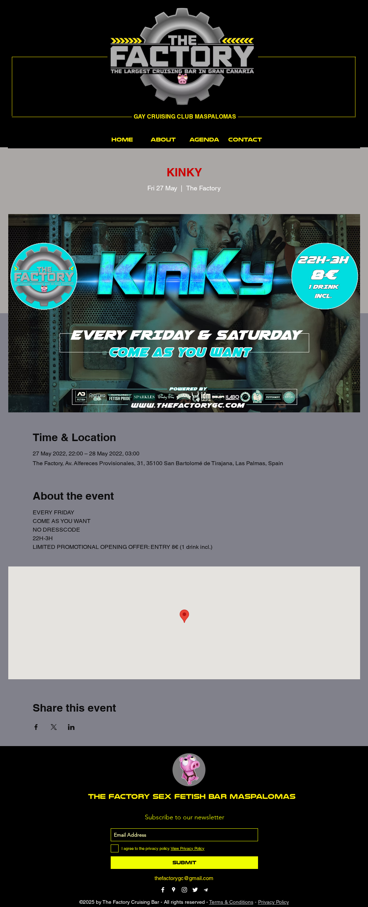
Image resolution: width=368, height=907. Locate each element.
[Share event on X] (53, 727)
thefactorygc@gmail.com (184, 878)
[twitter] (195, 889)
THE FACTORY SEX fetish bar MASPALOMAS (191, 796)
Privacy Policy (273, 902)
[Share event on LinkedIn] (71, 727)
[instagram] (184, 889)
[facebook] (162, 889)
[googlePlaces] (173, 889)
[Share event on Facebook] (36, 727)
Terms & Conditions (231, 902)
